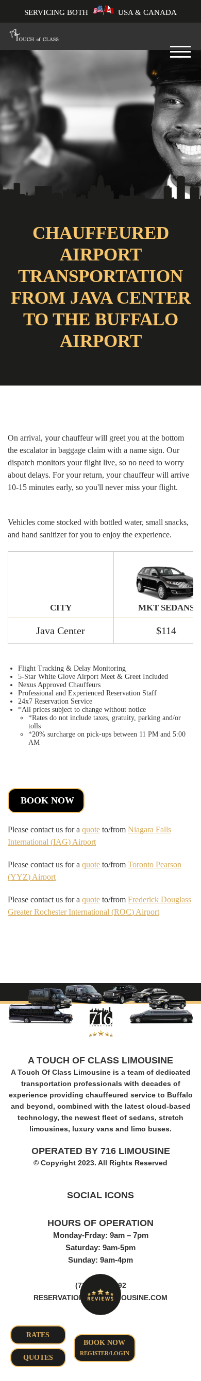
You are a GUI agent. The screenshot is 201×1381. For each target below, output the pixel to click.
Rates (37, 1335)
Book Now (47, 800)
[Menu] (180, 56)
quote (91, 829)
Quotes (38, 1357)
